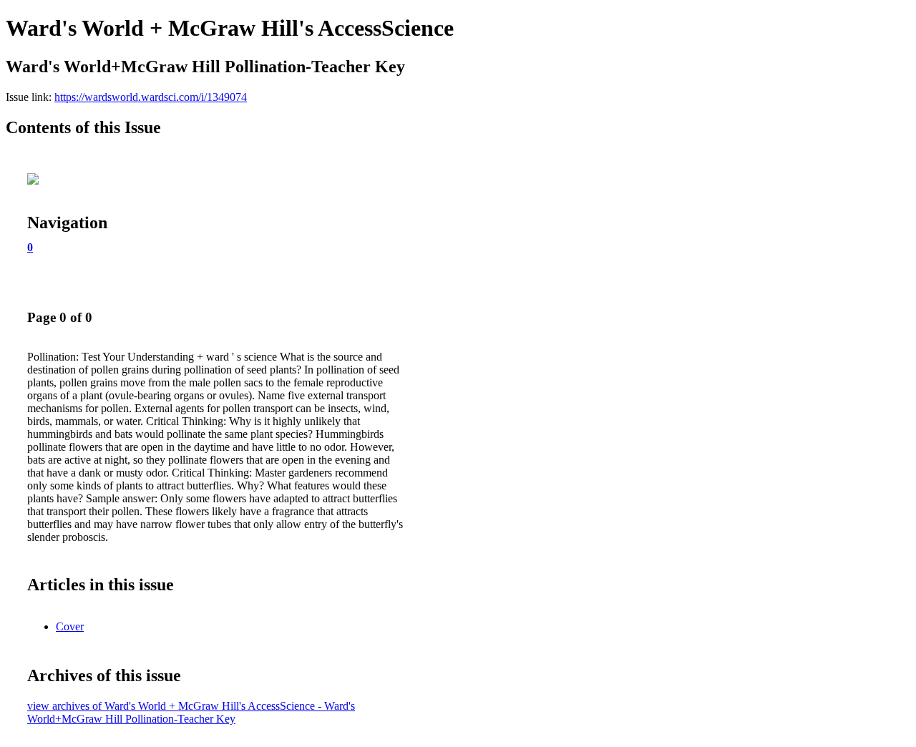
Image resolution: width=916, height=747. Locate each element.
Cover (70, 626)
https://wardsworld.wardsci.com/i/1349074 (150, 97)
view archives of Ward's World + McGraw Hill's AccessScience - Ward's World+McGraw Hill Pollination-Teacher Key (191, 712)
